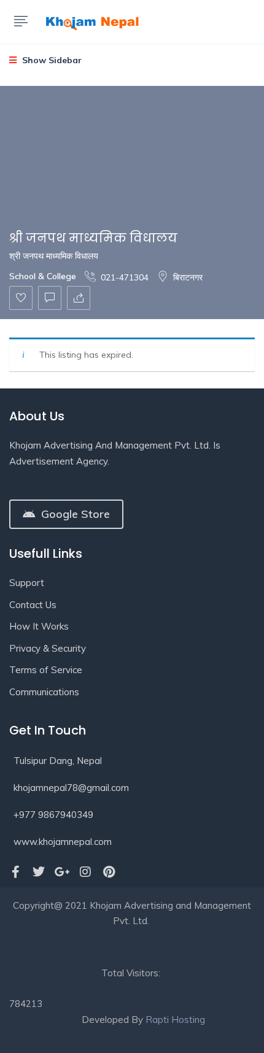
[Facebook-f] (15, 872)
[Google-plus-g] (62, 872)
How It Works (39, 626)
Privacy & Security (47, 648)
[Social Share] (78, 298)
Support (26, 582)
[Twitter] (39, 872)
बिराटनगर (188, 277)
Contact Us (32, 605)
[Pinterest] (109, 872)
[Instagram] (85, 872)
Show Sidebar (51, 60)
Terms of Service (45, 670)
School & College (42, 276)
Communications (44, 692)
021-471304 (125, 277)
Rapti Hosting (175, 1019)
